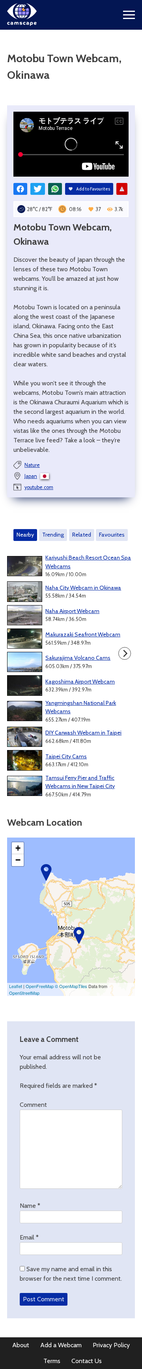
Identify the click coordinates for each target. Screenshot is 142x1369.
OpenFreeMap (40, 986)
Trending (53, 534)
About (20, 1345)
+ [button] (18, 848)
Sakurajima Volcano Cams (77, 657)
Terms (51, 1361)
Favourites (112, 534)
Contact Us (86, 1361)
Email (29, 1237)
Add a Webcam (61, 1345)
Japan (30, 476)
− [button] (18, 860)
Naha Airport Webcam (72, 611)
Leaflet (15, 986)
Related (81, 534)
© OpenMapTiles (71, 986)
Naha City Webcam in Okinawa (83, 587)
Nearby (25, 534)
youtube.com (38, 487)
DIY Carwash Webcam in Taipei (83, 732)
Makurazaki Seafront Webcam (82, 634)
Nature (32, 465)
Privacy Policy (111, 1345)
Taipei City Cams (66, 756)
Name (30, 1205)
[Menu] (129, 15)
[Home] (22, 23)
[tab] (25, 535)
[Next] (124, 653)
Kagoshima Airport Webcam (80, 681)
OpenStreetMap (24, 993)
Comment (33, 1104)
